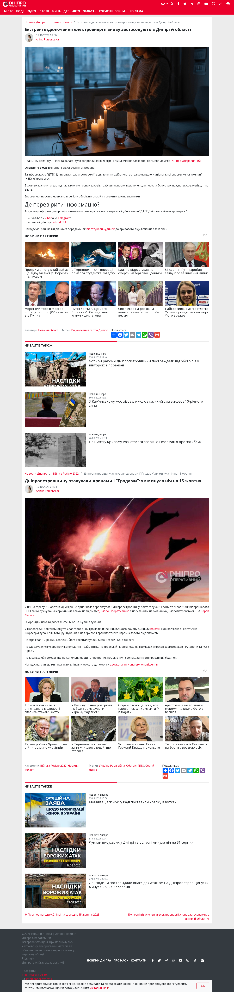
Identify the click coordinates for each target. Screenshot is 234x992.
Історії (44, 11)
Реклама (136, 11)
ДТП (66, 11)
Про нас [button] (120, 960)
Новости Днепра (36, 473)
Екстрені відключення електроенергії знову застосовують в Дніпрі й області (168, 917)
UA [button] (163, 4)
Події (20, 11)
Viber (48, 218)
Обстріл (131, 765)
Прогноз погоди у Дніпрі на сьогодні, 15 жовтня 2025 (63, 914)
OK (203, 986)
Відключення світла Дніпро (89, 330)
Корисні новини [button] (112, 11)
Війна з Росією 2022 (65, 473)
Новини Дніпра (35, 22)
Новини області (61, 22)
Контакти (138, 960)
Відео (31, 11)
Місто (9, 11)
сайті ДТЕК (59, 222)
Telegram (64, 218)
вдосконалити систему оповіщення (134, 664)
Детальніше (98, 988)
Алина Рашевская (47, 491)
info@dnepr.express (39, 979)
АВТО (76, 11)
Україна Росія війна (112, 765)
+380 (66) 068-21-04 (34, 975)
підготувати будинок (100, 229)
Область (89, 11)
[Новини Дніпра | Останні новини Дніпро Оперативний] (14, 4)
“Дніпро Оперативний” (186, 161)
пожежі (155, 629)
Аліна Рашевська (47, 39)
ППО (141, 765)
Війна (56, 11)
